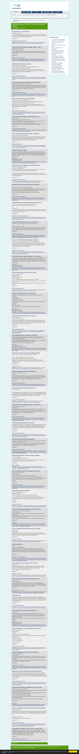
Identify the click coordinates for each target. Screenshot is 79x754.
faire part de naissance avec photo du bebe (37, 591)
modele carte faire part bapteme (18, 487)
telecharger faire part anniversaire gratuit (28, 78)
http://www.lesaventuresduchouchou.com (21, 215)
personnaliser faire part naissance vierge (27, 236)
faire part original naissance (57, 56)
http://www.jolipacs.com (18, 266)
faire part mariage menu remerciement (35, 384)
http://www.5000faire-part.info (19, 179)
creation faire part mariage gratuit (32, 198)
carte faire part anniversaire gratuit (33, 113)
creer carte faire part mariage (33, 59)
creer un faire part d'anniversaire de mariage (26, 723)
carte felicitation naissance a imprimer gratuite (38, 348)
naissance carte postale (22, 705)
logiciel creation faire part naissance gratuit (28, 313)
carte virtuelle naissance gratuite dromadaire (24, 606)
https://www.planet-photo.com (19, 681)
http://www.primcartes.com (19, 329)
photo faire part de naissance (58, 51)
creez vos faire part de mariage (23, 180)
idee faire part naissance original (24, 93)
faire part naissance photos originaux (37, 93)
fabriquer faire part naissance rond (24, 43)
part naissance (26, 12)
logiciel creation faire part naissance (41, 313)
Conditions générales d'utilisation (29, 746)
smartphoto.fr (16, 465)
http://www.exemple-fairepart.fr (20, 75)
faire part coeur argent (26, 402)
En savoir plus (9, 752)
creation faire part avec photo (58, 57)
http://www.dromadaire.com (19, 605)
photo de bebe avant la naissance (27, 592)
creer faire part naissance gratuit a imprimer (21, 559)
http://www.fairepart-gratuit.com (20, 92)
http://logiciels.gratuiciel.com (19, 416)
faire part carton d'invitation (36, 181)
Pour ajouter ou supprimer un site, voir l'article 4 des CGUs (23, 747)
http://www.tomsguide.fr (18, 310)
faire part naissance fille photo (58, 71)
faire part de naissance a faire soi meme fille (22, 218)
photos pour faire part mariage (23, 384)
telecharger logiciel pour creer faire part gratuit (36, 451)
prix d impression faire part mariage (37, 540)
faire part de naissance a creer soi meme (19, 147)
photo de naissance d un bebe (23, 591)
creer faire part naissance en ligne (36, 43)
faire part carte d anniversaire (40, 506)
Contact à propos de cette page (53, 746)
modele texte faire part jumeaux (32, 161)
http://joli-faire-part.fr (18, 160)
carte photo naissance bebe (16, 592)
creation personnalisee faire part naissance (58, 61)
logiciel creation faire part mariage (36, 312)
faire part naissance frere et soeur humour (30, 162)
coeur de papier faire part (35, 402)
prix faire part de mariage (26, 541)
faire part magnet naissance (22, 42)
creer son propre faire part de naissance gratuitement (38, 146)
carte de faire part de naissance (36, 60)
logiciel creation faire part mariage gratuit (24, 312)
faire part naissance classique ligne (32, 42)
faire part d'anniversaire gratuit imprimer (19, 436)
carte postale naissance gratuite (35, 704)
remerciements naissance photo (58, 72)
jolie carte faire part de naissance (24, 251)
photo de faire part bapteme (57, 63)
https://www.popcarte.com (19, 250)
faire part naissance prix (36, 541)
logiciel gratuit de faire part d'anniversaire (34, 77)
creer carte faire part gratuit (39, 197)
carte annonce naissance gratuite (40, 576)
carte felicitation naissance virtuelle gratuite (18, 349)
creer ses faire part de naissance (58, 39)
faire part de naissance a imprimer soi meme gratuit (26, 558)
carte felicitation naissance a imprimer (31, 349)
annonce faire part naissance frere (17, 162)
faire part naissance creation (57, 50)
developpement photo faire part (58, 68)
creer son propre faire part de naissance (24, 740)
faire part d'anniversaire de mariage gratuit (25, 197)
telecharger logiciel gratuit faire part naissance (25, 450)
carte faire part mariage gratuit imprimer (19, 560)
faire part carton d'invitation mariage (24, 330)
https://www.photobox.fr (18, 484)
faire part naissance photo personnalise (29, 625)
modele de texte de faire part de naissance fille (38, 252)
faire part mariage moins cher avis (24, 385)
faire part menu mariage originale (23, 289)
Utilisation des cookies (41, 746)
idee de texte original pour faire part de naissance (28, 237)
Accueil (12, 746)
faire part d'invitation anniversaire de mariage (26, 724)
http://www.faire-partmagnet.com (20, 40)
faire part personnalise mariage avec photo (25, 467)
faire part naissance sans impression (57, 54)
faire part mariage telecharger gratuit (22, 435)
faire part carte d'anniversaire (29, 506)
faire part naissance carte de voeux (31, 487)
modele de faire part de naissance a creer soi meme (26, 145)
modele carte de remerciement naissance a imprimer (26, 523)
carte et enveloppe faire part (35, 367)
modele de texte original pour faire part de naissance (27, 235)
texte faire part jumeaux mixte (42, 161)
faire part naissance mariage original (22, 268)
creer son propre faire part (36, 740)
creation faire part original (57, 65)
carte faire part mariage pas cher (36, 368)
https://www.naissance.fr (18, 233)
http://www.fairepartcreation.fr (19, 382)
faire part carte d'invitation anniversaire (23, 252)
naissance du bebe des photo (38, 592)
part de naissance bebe (56, 67)
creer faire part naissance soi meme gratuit (22, 146)
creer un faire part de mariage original (25, 267)
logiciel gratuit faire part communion (22, 77)
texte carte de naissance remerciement (23, 526)
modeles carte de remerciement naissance (27, 524)
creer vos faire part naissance (35, 180)
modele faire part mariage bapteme (24, 540)
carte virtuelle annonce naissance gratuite (27, 576)
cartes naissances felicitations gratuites (24, 348)
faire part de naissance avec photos (57, 43)
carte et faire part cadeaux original (39, 485)
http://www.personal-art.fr (19, 722)
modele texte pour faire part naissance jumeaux (19, 253)
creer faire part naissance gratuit (58, 40)
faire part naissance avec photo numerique (24, 647)
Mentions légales (18, 746)
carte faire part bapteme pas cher (24, 368)
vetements (57, 12)
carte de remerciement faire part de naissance (35, 705)
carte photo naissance (56, 64)
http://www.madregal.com (19, 288)
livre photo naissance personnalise (23, 624)
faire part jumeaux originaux (22, 161)
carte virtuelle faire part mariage (23, 59)
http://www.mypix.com (18, 623)
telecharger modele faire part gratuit (24, 111)
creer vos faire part (26, 181)
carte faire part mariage (23, 60)
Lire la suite (14, 38)
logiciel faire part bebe (56, 69)
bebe (37, 12)
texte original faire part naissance (58, 58)
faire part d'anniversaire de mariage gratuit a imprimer (37, 435)
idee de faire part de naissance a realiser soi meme (26, 217)
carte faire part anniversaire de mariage (19, 113)
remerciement (47, 12)
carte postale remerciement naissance (24, 704)
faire (16, 12)
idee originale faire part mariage (35, 268)
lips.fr (15, 522)
